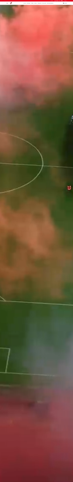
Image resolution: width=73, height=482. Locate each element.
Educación (44, 3)
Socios (24, 3)
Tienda (32, 3)
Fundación (39, 3)
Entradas (28, 3)
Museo (35, 3)
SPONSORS (51, 0)
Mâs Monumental (50, 3)
